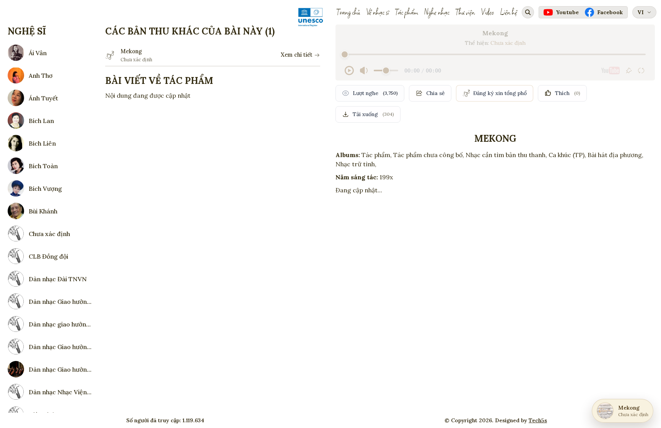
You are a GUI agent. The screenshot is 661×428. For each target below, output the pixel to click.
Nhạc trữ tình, (355, 164)
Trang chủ (348, 12)
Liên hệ (508, 12)
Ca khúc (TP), (567, 155)
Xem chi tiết (297, 54)
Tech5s (538, 420)
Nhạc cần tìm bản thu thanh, (506, 155)
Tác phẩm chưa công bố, (428, 155)
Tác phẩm (406, 12)
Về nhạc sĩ (377, 12)
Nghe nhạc (436, 12)
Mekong (131, 51)
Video (487, 12)
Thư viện (465, 12)
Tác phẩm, (376, 155)
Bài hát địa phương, (615, 155)
